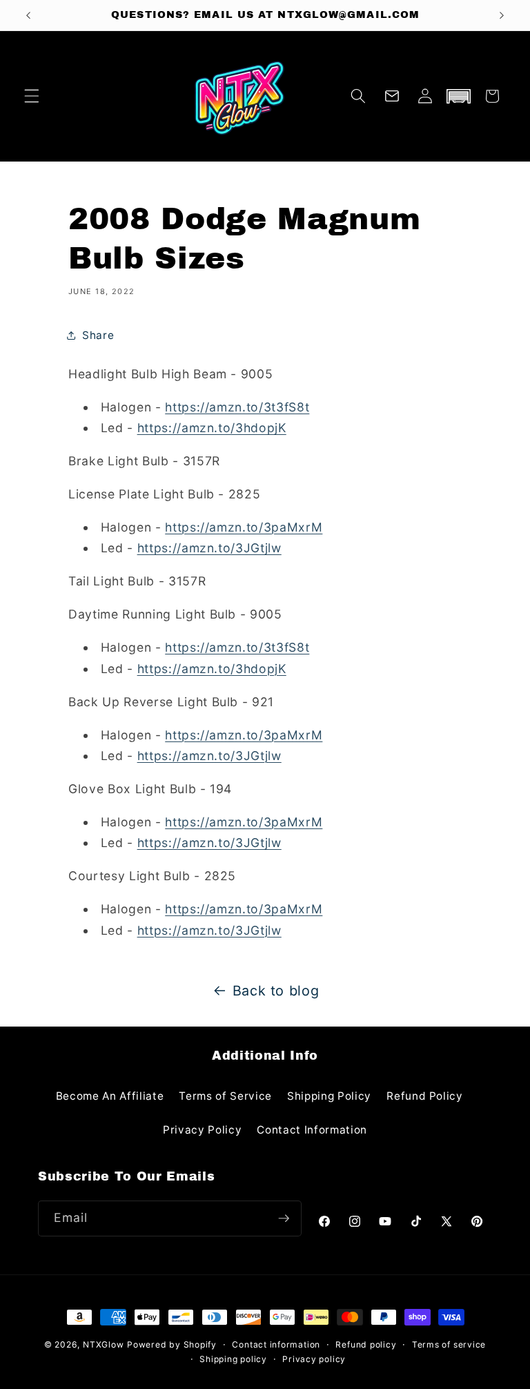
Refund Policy (424, 1096)
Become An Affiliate (110, 1096)
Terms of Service (225, 1096)
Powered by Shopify (172, 1344)
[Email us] (392, 96)
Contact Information (312, 1129)
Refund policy (365, 1344)
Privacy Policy (202, 1129)
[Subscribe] (283, 1218)
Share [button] (98, 335)
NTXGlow (103, 1344)
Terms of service (449, 1344)
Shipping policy (233, 1359)
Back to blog (276, 990)
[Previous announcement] (28, 15)
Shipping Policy (329, 1096)
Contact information (276, 1344)
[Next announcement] (502, 15)
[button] (31, 96)
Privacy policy (314, 1359)
